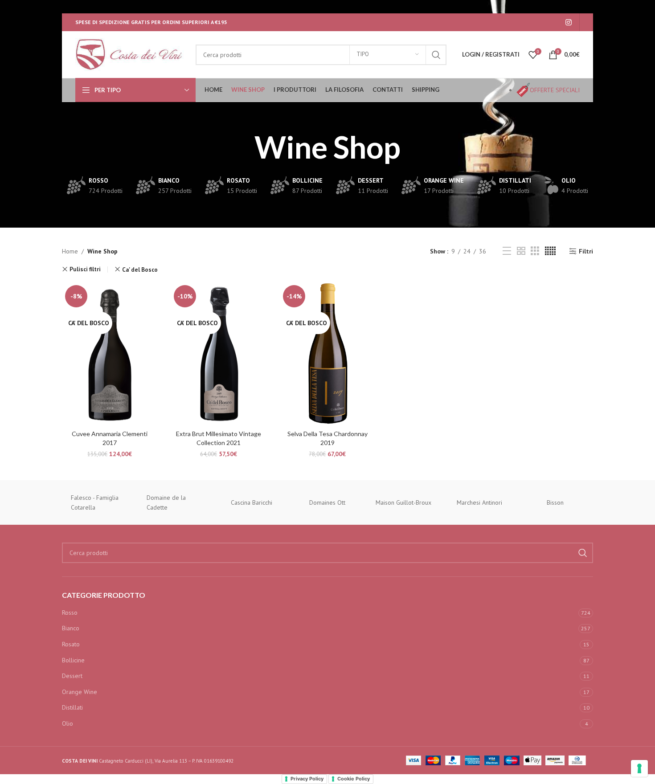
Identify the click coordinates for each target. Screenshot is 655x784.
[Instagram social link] (569, 22)
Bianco (70, 628)
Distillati (72, 707)
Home (70, 251)
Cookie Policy (353, 779)
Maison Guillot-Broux (403, 502)
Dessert (72, 676)
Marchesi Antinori (479, 502)
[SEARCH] (436, 55)
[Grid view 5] (550, 251)
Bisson (555, 502)
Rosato (71, 644)
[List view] (507, 251)
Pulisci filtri (85, 269)
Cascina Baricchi (251, 502)
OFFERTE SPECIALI (555, 90)
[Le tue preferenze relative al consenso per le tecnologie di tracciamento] (639, 768)
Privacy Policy (307, 779)
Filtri (586, 251)
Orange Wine (79, 692)
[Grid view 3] (535, 251)
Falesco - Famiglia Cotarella (95, 502)
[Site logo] (131, 54)
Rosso (70, 612)
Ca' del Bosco (140, 269)
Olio (67, 723)
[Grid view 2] (521, 251)
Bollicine (73, 660)
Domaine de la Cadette (166, 502)
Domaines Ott (327, 502)
